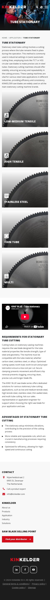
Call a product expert (16, 489)
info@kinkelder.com (16, 494)
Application (15, 38)
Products (6, 511)
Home (4, 38)
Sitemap (32, 587)
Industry (6, 519)
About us (6, 507)
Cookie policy (18, 587)
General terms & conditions (16, 584)
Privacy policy (38, 584)
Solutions (6, 523)
